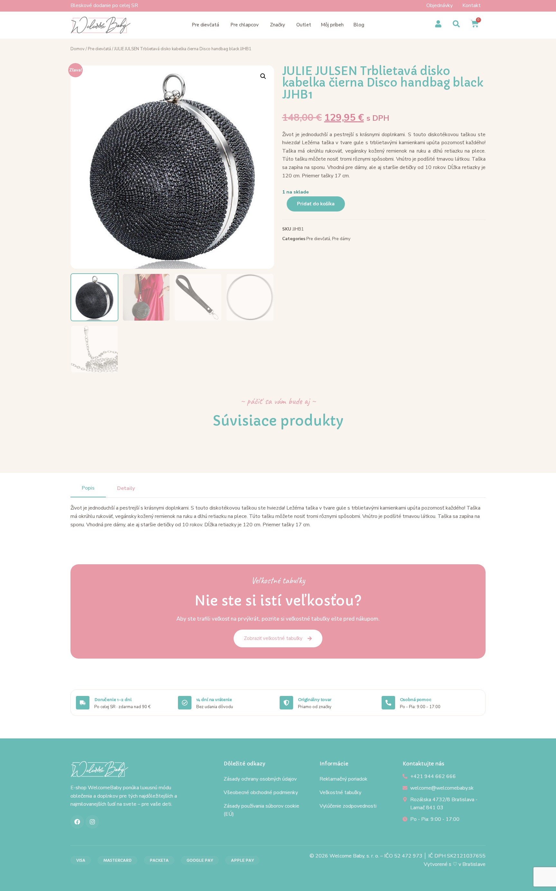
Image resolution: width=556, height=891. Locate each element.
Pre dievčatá (99, 49)
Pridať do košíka (316, 204)
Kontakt (471, 5)
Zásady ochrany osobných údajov (260, 779)
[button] (263, 76)
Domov (77, 49)
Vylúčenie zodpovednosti (348, 806)
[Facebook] (77, 822)
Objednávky (439, 5)
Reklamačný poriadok (343, 779)
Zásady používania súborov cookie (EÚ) (261, 810)
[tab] (88, 488)
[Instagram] (92, 822)
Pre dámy (341, 239)
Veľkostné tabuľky (340, 792)
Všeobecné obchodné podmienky (261, 792)
